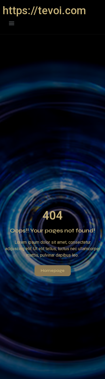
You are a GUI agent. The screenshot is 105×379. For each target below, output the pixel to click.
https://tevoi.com (44, 10)
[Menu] (11, 23)
